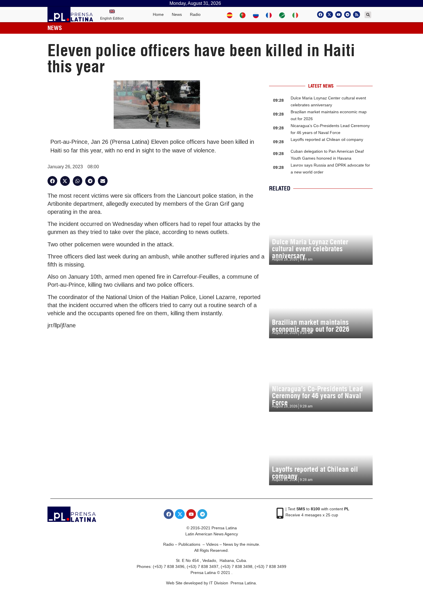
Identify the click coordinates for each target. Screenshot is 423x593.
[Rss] (356, 14)
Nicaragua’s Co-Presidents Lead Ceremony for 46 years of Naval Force (317, 395)
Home (158, 14)
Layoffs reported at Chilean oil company (327, 139)
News (177, 14)
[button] (368, 15)
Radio (195, 14)
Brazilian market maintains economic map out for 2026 (310, 325)
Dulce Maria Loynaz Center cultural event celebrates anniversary (310, 248)
